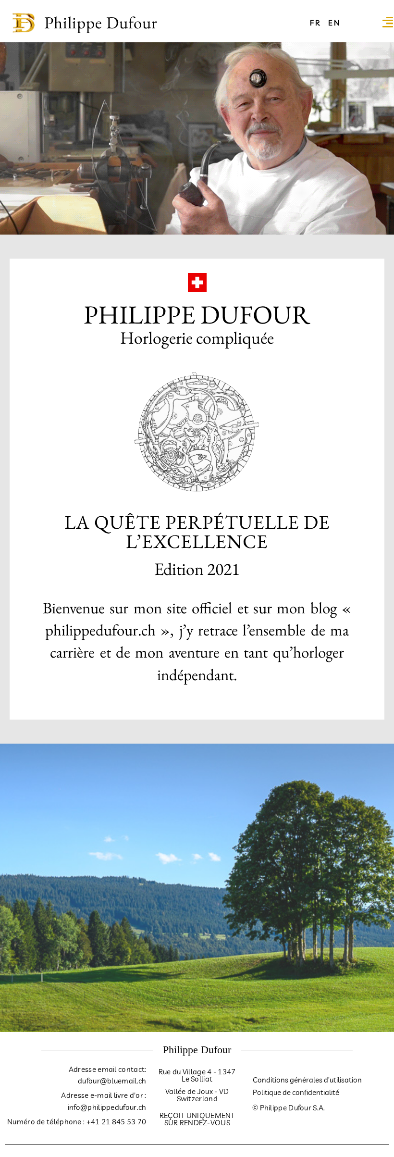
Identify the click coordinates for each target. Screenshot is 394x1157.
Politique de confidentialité (296, 1092)
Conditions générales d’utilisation (307, 1079)
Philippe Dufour (101, 22)
